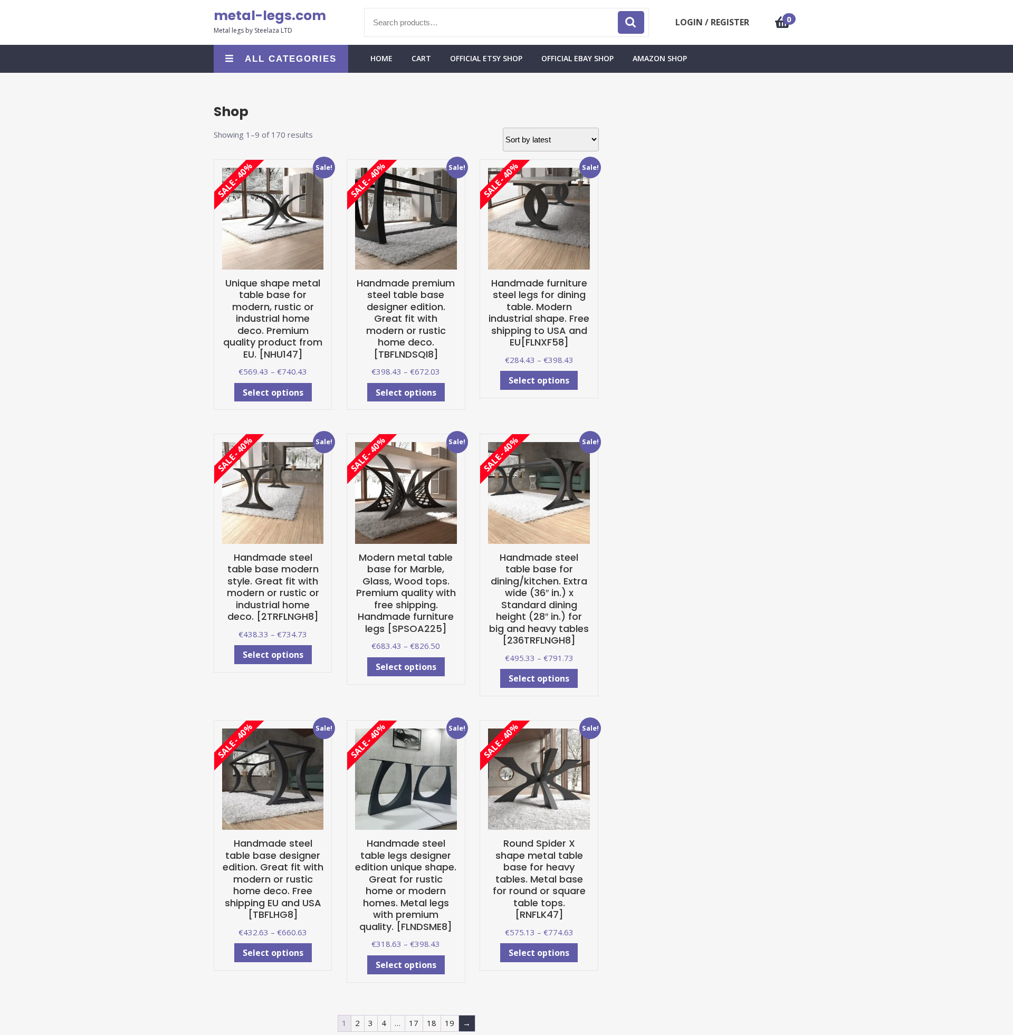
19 (449, 1023)
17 (413, 1023)
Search (631, 22)
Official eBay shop (577, 58)
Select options (273, 392)
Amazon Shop (660, 58)
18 (431, 1023)
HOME (381, 58)
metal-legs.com (270, 15)
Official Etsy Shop (486, 58)
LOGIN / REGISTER (712, 22)
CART (421, 58)
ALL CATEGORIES (291, 59)
